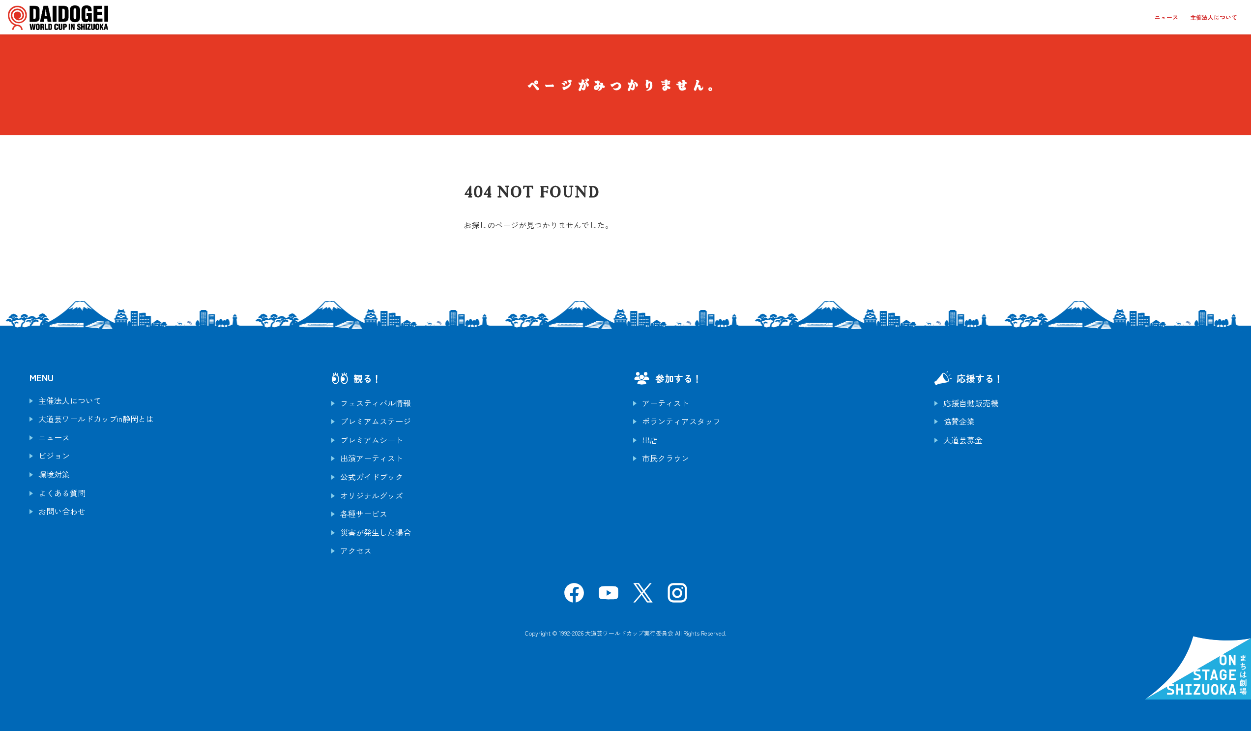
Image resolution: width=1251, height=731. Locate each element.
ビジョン (54, 455)
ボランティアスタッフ (681, 421)
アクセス (356, 550)
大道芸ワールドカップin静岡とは (96, 419)
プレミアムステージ (375, 421)
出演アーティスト (371, 458)
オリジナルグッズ (371, 495)
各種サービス (363, 513)
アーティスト (665, 403)
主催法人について (1213, 17)
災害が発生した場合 (375, 532)
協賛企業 (959, 421)
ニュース (1166, 17)
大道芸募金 (963, 440)
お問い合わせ (62, 511)
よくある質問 (62, 493)
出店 (650, 440)
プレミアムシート (371, 440)
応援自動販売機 (970, 403)
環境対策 (54, 474)
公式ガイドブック (371, 477)
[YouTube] (608, 596)
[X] (643, 596)
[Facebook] (574, 596)
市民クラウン (665, 458)
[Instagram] (677, 596)
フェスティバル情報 (375, 403)
